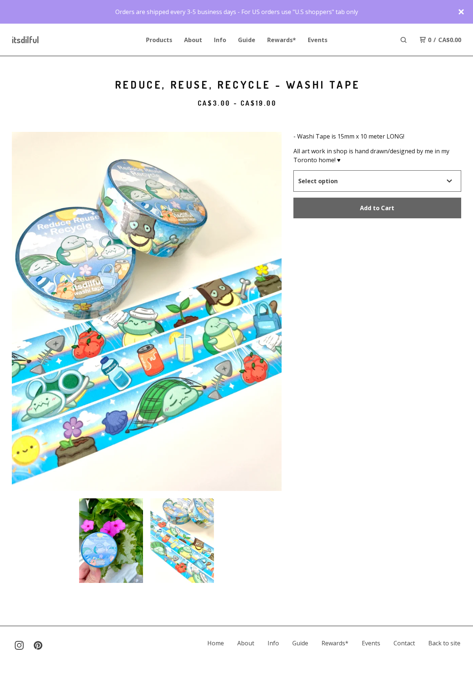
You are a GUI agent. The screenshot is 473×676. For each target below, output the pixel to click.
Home (215, 643)
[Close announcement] (461, 12)
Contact (404, 643)
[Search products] (403, 40)
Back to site (444, 643)
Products (159, 40)
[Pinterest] (38, 645)
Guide (246, 40)
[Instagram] (19, 645)
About (193, 40)
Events (317, 40)
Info (220, 40)
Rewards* (281, 40)
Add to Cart (377, 208)
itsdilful (25, 39)
